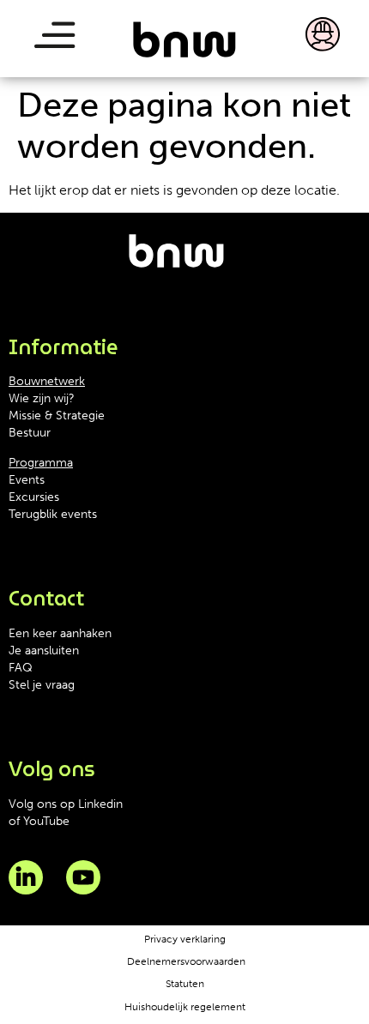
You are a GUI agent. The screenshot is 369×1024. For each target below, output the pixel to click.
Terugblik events (53, 514)
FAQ (21, 667)
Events (27, 480)
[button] (54, 38)
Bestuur (30, 432)
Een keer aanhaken (60, 633)
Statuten (185, 984)
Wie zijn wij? (42, 398)
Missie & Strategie (57, 415)
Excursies (34, 497)
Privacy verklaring (185, 939)
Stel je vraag (42, 685)
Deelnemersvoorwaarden (186, 961)
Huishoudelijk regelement (184, 1007)
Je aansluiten (44, 650)
